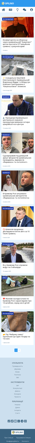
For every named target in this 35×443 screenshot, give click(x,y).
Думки (17, 407)
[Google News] (18, 421)
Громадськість (17, 366)
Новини (17, 405)
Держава (17, 369)
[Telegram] (22, 421)
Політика (17, 375)
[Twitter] (12, 421)
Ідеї (17, 385)
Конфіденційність (12, 441)
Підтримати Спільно (23, 438)
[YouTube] (15, 421)
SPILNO (9, 3)
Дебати (17, 391)
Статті (17, 413)
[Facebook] (9, 421)
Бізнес (17, 372)
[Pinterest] (25, 421)
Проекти (17, 397)
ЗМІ (17, 378)
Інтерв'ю (17, 410)
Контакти (25, 441)
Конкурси (17, 394)
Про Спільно (8, 438)
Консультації (17, 388)
